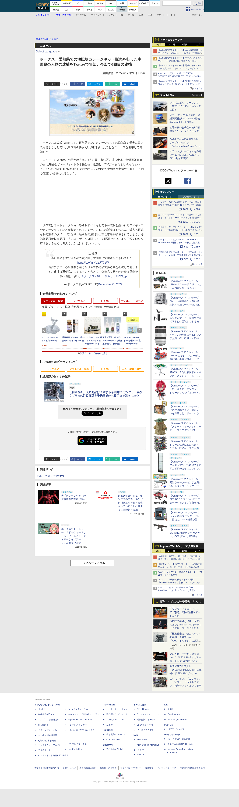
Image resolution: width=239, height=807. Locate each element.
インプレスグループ (166, 768)
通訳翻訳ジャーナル (146, 719)
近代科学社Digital (114, 749)
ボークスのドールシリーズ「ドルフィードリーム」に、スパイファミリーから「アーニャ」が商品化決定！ (73, 536)
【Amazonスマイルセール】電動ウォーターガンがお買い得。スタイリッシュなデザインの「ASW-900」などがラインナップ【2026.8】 (180, 68)
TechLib (141, 754)
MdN (135, 735)
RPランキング (165, 197)
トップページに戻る (92, 562)
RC (121, 15)
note (115, 84)
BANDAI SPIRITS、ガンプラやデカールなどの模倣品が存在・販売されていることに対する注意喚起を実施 (130, 502)
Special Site (167, 95)
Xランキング (167, 192)
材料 (159, 15)
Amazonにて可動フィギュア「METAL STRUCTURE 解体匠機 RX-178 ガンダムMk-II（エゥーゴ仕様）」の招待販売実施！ (180, 76)
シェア (80, 84)
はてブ (97, 84)
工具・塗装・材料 (132, 368)
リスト (65, 84)
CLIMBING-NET (113, 739)
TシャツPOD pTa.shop (179, 739)
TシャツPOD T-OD (115, 719)
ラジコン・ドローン (132, 300)
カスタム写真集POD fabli (180, 744)
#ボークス (88, 276)
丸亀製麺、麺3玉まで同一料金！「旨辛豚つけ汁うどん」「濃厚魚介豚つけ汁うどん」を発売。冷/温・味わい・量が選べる (179, 559)
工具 (150, 15)
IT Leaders (43, 725)
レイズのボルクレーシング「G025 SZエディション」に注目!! (186, 106)
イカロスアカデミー (146, 730)
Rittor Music (109, 705)
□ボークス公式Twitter (50, 476)
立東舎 (109, 725)
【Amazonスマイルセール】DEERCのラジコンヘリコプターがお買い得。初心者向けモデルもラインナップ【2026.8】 (185, 502)
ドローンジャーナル (47, 730)
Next (140, 330)
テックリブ (138, 750)
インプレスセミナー (77, 725)
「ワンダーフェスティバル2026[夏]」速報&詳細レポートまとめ (185, 612)
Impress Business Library (80, 719)
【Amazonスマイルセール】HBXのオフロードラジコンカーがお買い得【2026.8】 (185, 284)
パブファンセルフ (176, 729)
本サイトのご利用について (46, 768)
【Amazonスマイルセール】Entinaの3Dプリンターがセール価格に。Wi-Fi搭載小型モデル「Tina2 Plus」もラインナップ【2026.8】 (186, 519)
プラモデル (81, 15)
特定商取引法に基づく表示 (192, 768)
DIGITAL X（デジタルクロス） (82, 730)
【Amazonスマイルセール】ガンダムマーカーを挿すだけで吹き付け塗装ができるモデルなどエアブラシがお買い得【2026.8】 (185, 321)
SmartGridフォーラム (78, 709)
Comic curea (174, 714)
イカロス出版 (139, 705)
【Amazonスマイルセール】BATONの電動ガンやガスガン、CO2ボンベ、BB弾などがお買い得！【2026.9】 (180, 53)
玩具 (141, 15)
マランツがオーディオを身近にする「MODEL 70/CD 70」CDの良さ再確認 (186, 155)
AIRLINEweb (143, 709)
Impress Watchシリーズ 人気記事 (179, 546)
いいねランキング (191, 197)
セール (169, 15)
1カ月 (198, 44)
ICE (166, 705)
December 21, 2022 (110, 284)
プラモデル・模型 (53, 300)
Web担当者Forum (46, 714)
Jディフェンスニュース (148, 714)
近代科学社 (108, 745)
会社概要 (149, 768)
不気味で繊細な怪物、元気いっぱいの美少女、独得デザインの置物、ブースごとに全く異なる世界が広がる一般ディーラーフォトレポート (185, 628)
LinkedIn (132, 84)
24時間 (171, 44)
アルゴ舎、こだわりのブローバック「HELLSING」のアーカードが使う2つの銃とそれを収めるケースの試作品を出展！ (185, 660)
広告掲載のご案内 (87, 768)
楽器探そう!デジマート (117, 714)
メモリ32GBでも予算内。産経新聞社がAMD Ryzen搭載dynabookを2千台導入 (185, 118)
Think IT (42, 709)
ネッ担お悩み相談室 (47, 735)
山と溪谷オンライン (115, 734)
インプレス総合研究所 (48, 719)
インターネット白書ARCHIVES (53, 755)
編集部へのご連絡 (108, 768)
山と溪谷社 (108, 730)
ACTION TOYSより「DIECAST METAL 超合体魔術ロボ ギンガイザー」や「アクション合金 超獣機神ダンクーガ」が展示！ (186, 673)
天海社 (171, 709)
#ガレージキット (105, 276)
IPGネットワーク (172, 734)
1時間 (158, 44)
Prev (44, 330)
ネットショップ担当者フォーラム (83, 714)
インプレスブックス (77, 744)
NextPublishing (75, 749)
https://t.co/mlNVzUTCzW (93, 262)
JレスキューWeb (145, 725)
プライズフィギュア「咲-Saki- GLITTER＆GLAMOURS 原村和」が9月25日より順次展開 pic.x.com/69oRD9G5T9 (181, 242)
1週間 (184, 44)
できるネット (44, 750)
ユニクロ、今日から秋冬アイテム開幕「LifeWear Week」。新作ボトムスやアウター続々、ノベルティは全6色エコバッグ (180, 582)
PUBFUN (168, 725)
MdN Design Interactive (148, 745)
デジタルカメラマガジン (49, 745)
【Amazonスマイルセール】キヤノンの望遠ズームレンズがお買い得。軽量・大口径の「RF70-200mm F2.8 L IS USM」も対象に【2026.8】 (185, 338)
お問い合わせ (69, 768)
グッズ (131, 15)
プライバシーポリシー (130, 768)
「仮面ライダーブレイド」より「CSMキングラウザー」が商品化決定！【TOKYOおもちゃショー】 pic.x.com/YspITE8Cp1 (180, 230)
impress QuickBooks (177, 719)
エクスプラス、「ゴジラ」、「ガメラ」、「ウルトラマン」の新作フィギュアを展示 (185, 682)
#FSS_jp (121, 276)
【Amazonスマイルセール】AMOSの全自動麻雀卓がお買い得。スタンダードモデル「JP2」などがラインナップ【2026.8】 (180, 84)
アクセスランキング (171, 39)
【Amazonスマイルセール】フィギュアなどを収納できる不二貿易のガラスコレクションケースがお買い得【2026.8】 (185, 468)
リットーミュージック (116, 709)
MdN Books (142, 739)
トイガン (110, 15)
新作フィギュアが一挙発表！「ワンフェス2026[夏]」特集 (181, 602)
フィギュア (96, 15)
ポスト (54, 84)
